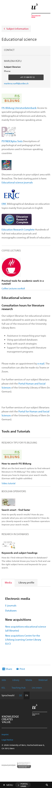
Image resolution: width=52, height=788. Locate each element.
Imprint (5, 734)
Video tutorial (8, 483)
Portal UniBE (24, 784)
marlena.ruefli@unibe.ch (16, 83)
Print (22, 668)
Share (9, 668)
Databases (11, 610)
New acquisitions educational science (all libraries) (25, 628)
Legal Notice (7, 739)
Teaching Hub (18, 687)
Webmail (42, 679)
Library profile (26, 582)
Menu (9, 784)
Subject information (17, 28)
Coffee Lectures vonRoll (13, 288)
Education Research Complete (18, 229)
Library (15, 679)
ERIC (4, 203)
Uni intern (37, 687)
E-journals (10, 605)
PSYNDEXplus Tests (12, 141)
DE (20, 695)
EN (26, 695)
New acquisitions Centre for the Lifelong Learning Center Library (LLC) (23, 639)
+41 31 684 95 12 (27, 77)
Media (8, 582)
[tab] (8, 582)
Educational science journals (17, 182)
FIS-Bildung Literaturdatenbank (19, 107)
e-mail (40, 363)
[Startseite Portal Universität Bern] (40, 10)
